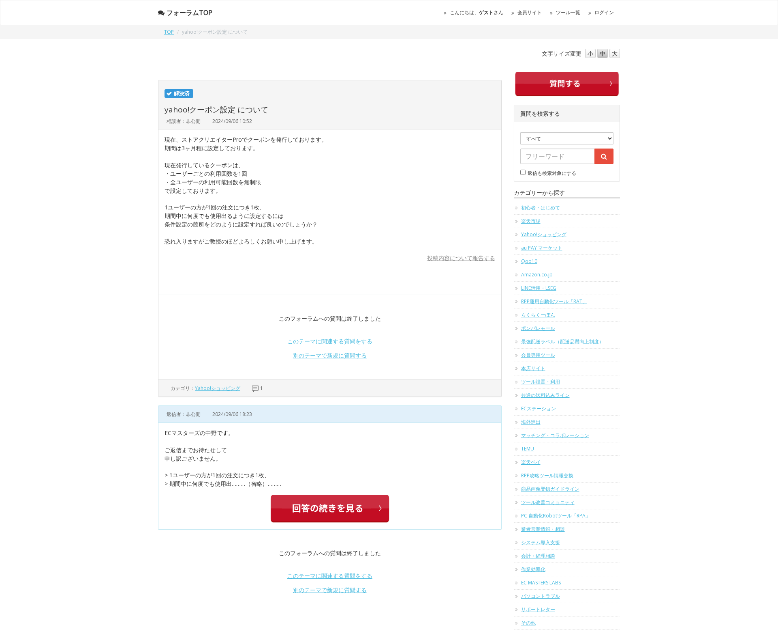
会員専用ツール (538, 354)
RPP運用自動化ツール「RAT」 (554, 301)
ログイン (604, 12)
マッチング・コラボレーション (555, 435)
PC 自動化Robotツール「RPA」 (555, 515)
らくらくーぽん (538, 314)
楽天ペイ (531, 462)
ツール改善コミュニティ (548, 502)
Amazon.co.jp (537, 274)
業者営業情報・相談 (543, 529)
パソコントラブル (540, 596)
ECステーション (538, 408)
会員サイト (529, 12)
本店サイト (533, 368)
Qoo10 (529, 261)
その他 (528, 622)
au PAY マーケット (541, 247)
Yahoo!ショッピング (217, 388)
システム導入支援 (540, 542)
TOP (169, 31)
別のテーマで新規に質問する (330, 355)
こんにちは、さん (476, 12)
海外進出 (531, 421)
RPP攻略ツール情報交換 (547, 475)
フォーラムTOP (189, 12)
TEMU (527, 448)
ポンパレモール (538, 328)
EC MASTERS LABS (541, 582)
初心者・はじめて (540, 207)
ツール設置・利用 (540, 381)
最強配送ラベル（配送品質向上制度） (562, 341)
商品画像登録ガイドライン (550, 488)
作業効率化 (533, 569)
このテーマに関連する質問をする (329, 341)
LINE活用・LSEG (538, 288)
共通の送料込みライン (545, 395)
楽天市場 (531, 221)
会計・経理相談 (538, 555)
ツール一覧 (568, 12)
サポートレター (538, 609)
